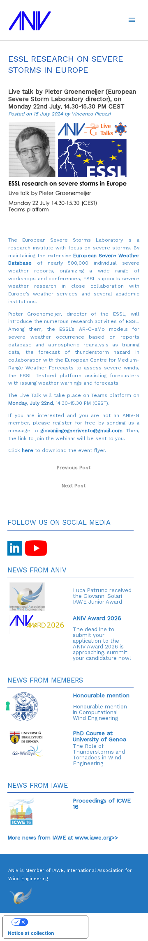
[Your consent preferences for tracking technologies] (8, 706)
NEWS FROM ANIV (37, 570)
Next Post (74, 486)
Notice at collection (31, 933)
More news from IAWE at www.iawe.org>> (62, 838)
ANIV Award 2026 (97, 618)
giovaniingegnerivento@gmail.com (82, 431)
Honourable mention (101, 695)
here (27, 450)
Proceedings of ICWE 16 (102, 803)
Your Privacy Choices (53, 922)
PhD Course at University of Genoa (99, 736)
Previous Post (73, 467)
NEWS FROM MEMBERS (45, 680)
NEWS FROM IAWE (37, 785)
